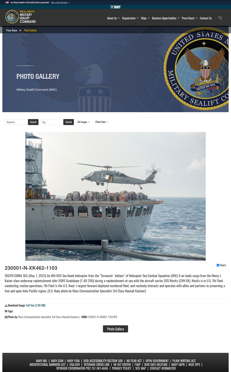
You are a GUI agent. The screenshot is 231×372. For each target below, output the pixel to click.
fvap (137, 364)
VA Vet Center (122, 364)
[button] (61, 2)
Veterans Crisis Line (97, 364)
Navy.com (57, 361)
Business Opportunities (164, 18)
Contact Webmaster (163, 368)
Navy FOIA (73, 361)
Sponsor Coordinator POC (73, 368)
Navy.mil (41, 361)
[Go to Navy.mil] (115, 7)
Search (33, 122)
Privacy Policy (121, 368)
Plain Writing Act (184, 361)
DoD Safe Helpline (156, 364)
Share (223, 265)
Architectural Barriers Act (48, 364)
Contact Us (206, 18)
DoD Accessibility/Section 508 (103, 361)
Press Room (188, 18)
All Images (82, 122)
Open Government (157, 361)
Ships (144, 18)
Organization (129, 18)
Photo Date (100, 122)
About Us (112, 18)
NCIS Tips (194, 364)
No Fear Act (134, 361)
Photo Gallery (115, 329)
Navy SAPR (178, 364)
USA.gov (74, 364)
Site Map (140, 368)
